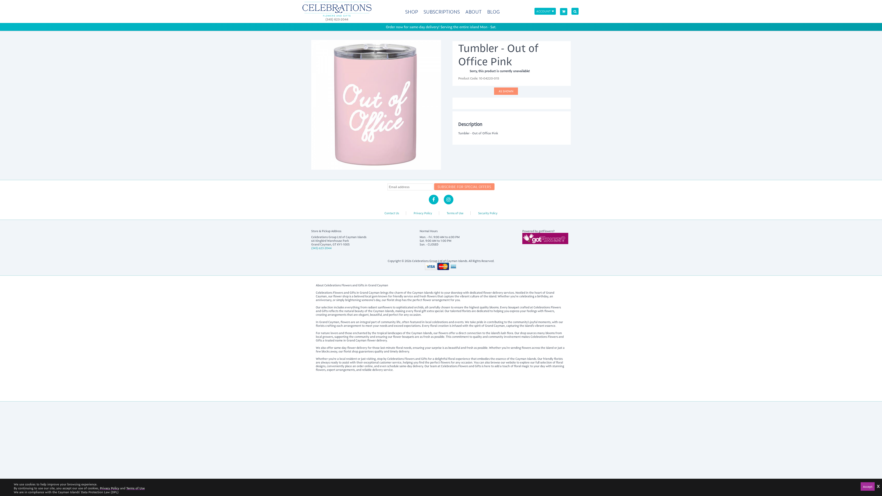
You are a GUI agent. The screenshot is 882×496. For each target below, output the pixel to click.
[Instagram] (448, 199)
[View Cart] (563, 11)
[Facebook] (433, 199)
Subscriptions (442, 11)
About (473, 11)
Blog (493, 11)
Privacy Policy (423, 213)
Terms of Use (455, 213)
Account (543, 11)
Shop (411, 11)
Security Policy (488, 213)
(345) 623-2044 (336, 19)
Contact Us (391, 213)
